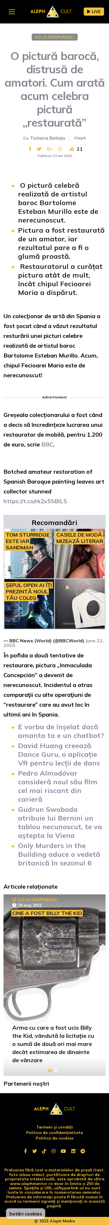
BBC (47, 444)
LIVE (96, 11)
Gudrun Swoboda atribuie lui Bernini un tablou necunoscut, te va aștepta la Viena (60, 822)
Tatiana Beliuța (47, 138)
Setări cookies (25, 1214)
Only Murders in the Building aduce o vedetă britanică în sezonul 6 (59, 854)
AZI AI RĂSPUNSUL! (55, 37)
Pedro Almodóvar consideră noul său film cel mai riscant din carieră (57, 786)
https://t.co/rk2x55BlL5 (35, 501)
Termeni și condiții (54, 1127)
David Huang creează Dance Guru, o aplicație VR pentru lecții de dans (59, 754)
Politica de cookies (55, 1138)
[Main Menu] (12, 11)
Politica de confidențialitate (54, 1133)
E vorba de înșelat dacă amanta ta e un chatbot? (61, 731)
